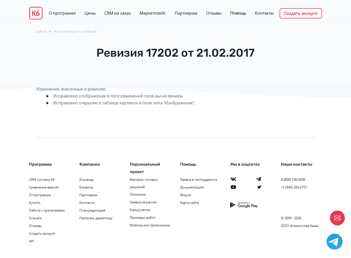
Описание (138, 194)
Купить (35, 202)
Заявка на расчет (143, 202)
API (31, 241)
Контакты (264, 13)
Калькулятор (140, 209)
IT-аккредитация (92, 210)
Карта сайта (189, 202)
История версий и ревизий (75, 31)
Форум (185, 195)
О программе (62, 13)
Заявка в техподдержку (198, 179)
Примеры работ (142, 217)
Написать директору (96, 218)
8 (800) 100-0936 (293, 179)
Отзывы (213, 13)
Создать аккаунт (301, 13)
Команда (86, 179)
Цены (90, 13)
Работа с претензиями (47, 210)
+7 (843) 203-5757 (294, 187)
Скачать (35, 218)
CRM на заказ (117, 13)
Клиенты (86, 187)
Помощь (238, 13)
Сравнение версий (44, 187)
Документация (192, 187)
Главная (40, 31)
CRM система (39, 179)
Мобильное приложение (150, 225)
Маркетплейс (153, 13)
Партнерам (186, 13)
